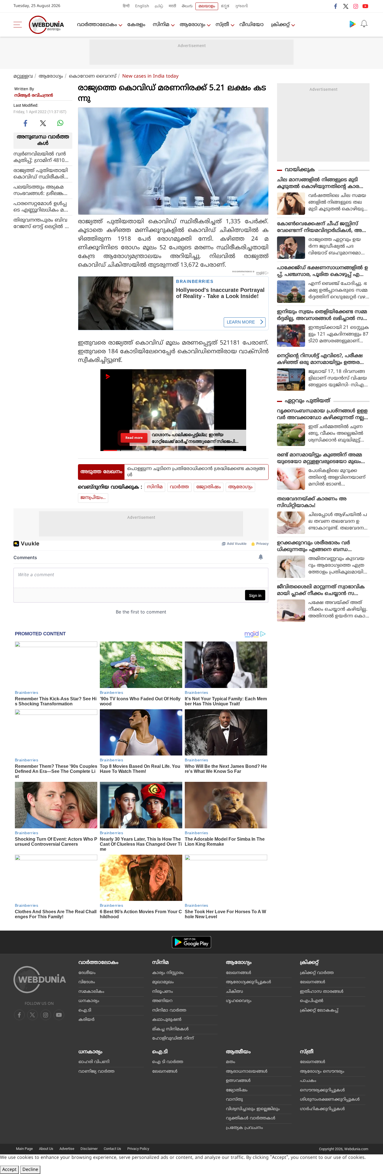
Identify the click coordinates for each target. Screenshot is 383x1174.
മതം (230, 1062)
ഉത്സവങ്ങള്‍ (238, 1081)
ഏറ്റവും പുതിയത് (307, 401)
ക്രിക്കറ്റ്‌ (280, 25)
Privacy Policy (138, 1149)
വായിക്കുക (300, 170)
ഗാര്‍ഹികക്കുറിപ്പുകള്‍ (322, 1109)
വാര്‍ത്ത (179, 487)
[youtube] (365, 6)
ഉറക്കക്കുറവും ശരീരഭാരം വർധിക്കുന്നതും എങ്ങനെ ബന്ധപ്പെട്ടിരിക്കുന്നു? (313, 546)
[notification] (364, 23)
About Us (46, 1149)
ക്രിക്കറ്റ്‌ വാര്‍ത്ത (317, 973)
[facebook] (336, 6)
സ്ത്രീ (222, 25)
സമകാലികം (91, 991)
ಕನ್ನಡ (225, 6)
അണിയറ (162, 1001)
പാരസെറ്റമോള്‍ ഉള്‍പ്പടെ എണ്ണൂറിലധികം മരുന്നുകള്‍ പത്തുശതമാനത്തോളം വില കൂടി (41, 206)
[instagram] (355, 6)
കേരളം (136, 25)
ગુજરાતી (241, 6)
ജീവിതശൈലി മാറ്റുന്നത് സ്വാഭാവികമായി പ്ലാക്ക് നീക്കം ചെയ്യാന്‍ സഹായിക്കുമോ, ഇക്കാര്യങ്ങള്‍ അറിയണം (321, 590)
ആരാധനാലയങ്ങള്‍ (246, 1071)
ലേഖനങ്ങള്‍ (238, 973)
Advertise (66, 1149)
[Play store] (352, 23)
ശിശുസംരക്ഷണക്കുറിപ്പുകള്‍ (330, 1099)
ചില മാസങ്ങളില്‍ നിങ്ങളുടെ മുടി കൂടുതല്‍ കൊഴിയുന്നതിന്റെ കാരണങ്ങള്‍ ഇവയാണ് (321, 183)
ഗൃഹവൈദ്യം (239, 1001)
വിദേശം (87, 982)
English (142, 6)
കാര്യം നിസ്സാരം (168, 973)
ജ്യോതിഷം (208, 487)
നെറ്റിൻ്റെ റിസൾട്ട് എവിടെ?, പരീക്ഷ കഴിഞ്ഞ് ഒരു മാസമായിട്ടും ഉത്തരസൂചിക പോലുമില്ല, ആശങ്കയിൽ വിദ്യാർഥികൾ (320, 359)
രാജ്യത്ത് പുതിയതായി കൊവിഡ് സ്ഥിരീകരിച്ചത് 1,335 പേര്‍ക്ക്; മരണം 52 (41, 173)
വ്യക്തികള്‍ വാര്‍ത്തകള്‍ (250, 1118)
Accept (9, 1170)
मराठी (172, 6)
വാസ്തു (234, 1099)
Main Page (24, 1149)
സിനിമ (161, 25)
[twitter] (346, 6)
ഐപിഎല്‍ (311, 1001)
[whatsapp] (60, 123)
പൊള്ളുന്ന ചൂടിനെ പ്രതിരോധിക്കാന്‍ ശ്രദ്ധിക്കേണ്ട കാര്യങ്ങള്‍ (196, 472)
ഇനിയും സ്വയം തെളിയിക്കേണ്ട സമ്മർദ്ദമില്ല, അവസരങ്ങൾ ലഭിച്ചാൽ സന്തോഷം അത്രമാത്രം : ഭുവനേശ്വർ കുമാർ (322, 315)
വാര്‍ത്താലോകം (97, 25)
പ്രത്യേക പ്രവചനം (244, 1128)
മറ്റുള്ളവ (23, 76)
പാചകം (308, 1081)
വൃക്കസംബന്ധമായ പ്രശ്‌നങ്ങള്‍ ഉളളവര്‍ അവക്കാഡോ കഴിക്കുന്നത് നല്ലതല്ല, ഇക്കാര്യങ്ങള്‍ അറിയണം (323, 414)
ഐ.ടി (85, 1010)
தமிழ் (159, 6)
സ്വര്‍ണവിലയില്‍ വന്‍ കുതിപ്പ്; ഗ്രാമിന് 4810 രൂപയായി (39, 157)
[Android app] (191, 942)
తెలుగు (187, 6)
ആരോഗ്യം (192, 25)
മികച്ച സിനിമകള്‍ (170, 1029)
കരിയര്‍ (86, 1019)
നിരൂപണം (162, 991)
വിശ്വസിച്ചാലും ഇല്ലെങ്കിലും (253, 1109)
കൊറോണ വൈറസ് (92, 76)
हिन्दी (126, 6)
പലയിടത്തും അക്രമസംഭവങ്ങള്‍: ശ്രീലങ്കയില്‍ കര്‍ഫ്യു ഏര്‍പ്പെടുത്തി (38, 190)
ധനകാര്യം (89, 1001)
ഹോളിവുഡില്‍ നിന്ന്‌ (173, 1038)
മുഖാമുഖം (163, 982)
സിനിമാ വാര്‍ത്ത (169, 1010)
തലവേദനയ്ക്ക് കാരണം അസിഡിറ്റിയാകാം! (312, 502)
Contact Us (112, 1149)
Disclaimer (89, 1149)
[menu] (19, 24)
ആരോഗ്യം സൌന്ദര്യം (322, 1071)
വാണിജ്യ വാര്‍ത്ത (96, 1071)
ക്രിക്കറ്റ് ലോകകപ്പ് (319, 1010)
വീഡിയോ (251, 25)
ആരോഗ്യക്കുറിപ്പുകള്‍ (248, 982)
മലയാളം (207, 6)
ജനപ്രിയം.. (93, 498)
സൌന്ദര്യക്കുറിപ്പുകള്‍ (322, 1090)
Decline (30, 1170)
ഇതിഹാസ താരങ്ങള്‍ (321, 991)
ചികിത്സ (234, 991)
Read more (134, 438)
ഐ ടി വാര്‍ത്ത (167, 1062)
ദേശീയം (87, 973)
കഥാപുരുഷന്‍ (166, 1019)
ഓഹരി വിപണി (94, 1062)
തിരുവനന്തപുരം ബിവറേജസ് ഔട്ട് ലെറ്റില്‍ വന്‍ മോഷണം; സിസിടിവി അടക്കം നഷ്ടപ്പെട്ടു (42, 223)
